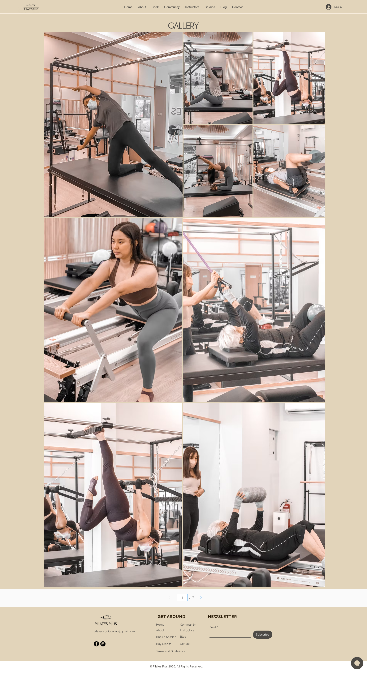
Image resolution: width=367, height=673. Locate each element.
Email (213, 627)
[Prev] (169, 597)
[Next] (201, 597)
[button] (155, 7)
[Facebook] (96, 643)
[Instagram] (103, 643)
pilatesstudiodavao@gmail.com (114, 631)
